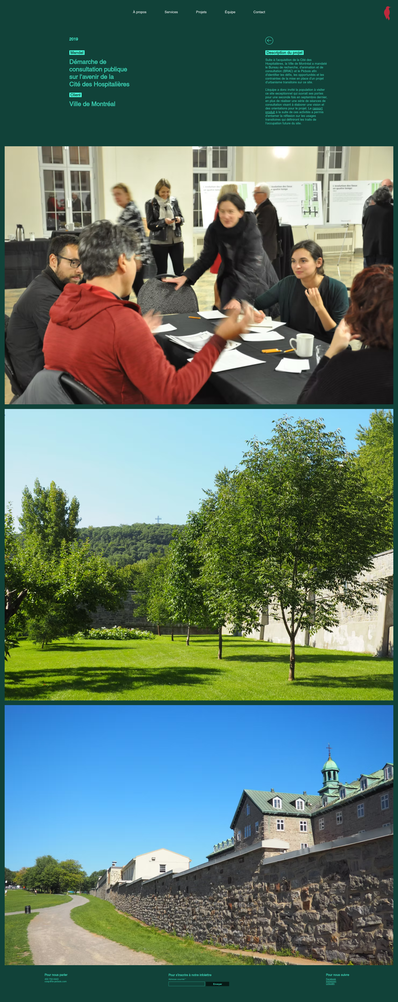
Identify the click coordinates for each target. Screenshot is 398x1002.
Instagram (331, 981)
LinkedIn (330, 983)
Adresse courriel (177, 979)
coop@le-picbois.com (56, 981)
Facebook (331, 979)
